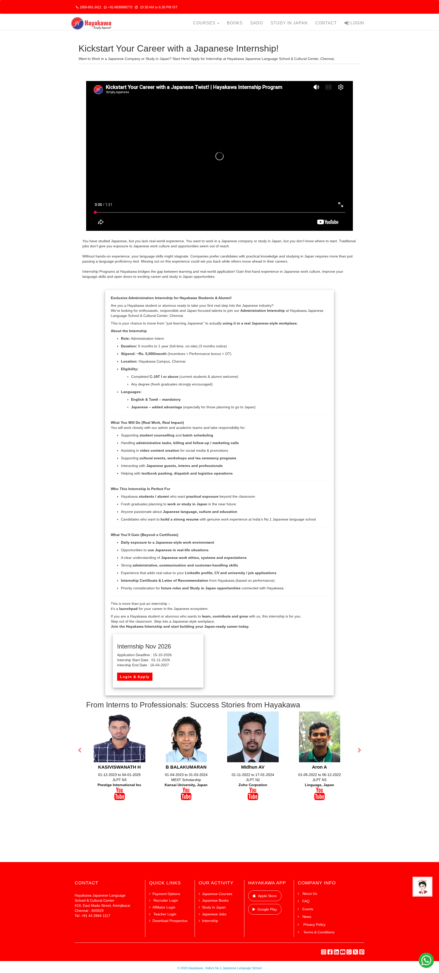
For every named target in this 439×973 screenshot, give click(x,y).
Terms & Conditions (318, 932)
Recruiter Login (165, 900)
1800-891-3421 (90, 7)
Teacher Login (164, 914)
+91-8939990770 (120, 7)
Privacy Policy (313, 924)
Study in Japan (214, 907)
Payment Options (166, 894)
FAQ (305, 901)
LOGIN (356, 23)
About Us (309, 893)
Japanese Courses (217, 894)
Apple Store (267, 896)
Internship (210, 921)
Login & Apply (135, 677)
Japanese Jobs (214, 914)
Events (307, 909)
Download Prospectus (169, 921)
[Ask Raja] (422, 887)
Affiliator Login (163, 907)
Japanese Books (215, 900)
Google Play (267, 909)
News (306, 917)
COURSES (205, 23)
